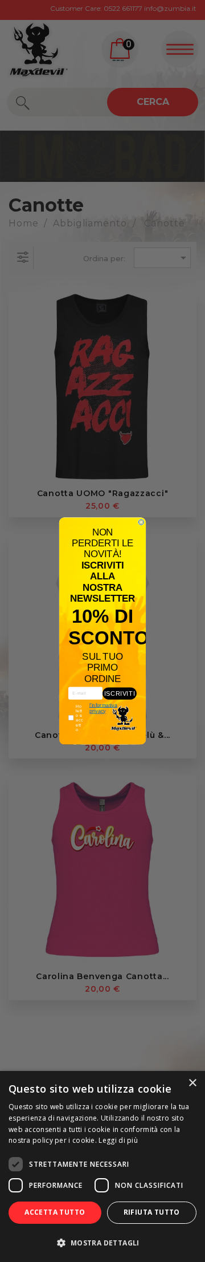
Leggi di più (118, 1140)
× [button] (192, 1083)
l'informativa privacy (103, 708)
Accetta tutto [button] (54, 1212)
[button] (102, 1242)
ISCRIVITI (119, 693)
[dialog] (102, 1166)
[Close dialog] (141, 522)
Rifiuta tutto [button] (152, 1212)
